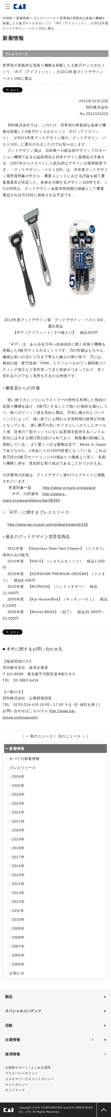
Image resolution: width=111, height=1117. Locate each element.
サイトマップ (15, 1090)
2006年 (18, 955)
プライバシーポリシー (21, 1073)
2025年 (18, 786)
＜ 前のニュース (39, 736)
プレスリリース (44, 18)
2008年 (18, 937)
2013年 (18, 893)
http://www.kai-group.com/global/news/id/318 (47, 524)
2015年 (18, 875)
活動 (8, 1025)
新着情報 (22, 18)
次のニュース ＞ (72, 736)
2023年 (18, 803)
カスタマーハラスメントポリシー (29, 1079)
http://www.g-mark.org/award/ (69, 487)
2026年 (18, 776)
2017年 (18, 857)
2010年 (18, 919)
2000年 (18, 964)
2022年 (18, 812)
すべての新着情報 (24, 759)
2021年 (18, 821)
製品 (8, 997)
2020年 (18, 830)
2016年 (18, 866)
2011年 (18, 911)
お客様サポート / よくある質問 (28, 1067)
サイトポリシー (16, 1084)
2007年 (18, 946)
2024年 (18, 794)
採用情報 (12, 1054)
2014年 (18, 884)
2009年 (18, 928)
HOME (7, 18)
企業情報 (12, 1040)
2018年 (18, 848)
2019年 (18, 839)
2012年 (18, 902)
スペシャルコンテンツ (23, 1011)
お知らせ (17, 973)
